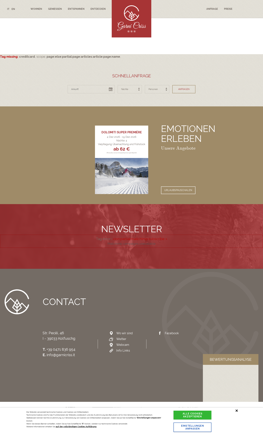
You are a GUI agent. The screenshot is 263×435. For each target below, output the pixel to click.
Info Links (123, 350)
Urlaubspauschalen (178, 190)
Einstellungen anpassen (192, 427)
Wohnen (36, 8)
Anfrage (212, 8)
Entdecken (98, 8)
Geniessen (55, 8)
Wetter (121, 339)
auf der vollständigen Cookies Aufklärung (76, 427)
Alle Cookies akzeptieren (192, 415)
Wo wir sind (124, 333)
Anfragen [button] (183, 89)
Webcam (122, 345)
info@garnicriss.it (61, 355)
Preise (228, 8)
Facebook (172, 333)
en (13, 9)
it (8, 9)
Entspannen (76, 8)
